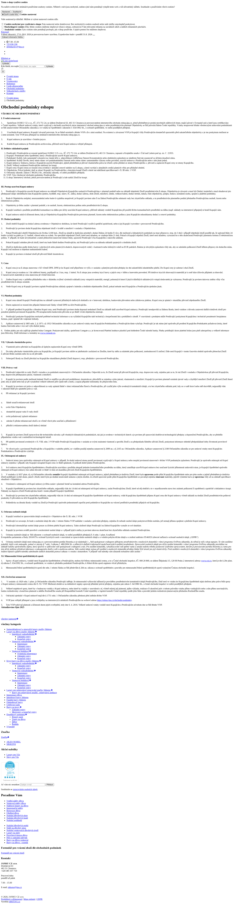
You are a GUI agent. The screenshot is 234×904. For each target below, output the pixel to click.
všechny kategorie (9, 619)
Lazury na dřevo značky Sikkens (20, 632)
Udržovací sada (13, 705)
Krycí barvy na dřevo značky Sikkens (22, 661)
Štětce (14, 722)
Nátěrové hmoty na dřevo (17, 806)
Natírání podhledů (14, 820)
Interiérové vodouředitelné (23, 634)
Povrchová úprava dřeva (16, 835)
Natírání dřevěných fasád (17, 818)
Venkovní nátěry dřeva (16, 803)
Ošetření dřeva (12, 813)
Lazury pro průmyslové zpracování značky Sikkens (28, 690)
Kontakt (9, 93)
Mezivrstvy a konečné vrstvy (24, 712)
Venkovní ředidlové (20, 651)
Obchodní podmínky (15, 88)
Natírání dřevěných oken (17, 815)
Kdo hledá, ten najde (10, 66)
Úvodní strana (12, 76)
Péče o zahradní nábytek (16, 838)
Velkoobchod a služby (15, 91)
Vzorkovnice (12, 81)
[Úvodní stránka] (9, 61)
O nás (9, 79)
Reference (10, 83)
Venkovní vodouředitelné (23, 641)
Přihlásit (50, 785)
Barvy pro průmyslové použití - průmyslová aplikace (34, 692)
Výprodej (10, 726)
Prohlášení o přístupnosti (11, 899)
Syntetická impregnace (27, 653)
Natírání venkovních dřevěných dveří (22, 830)
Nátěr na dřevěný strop (16, 828)
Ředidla (15, 724)
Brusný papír (17, 717)
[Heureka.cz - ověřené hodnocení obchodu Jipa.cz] (10, 782)
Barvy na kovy (13, 707)
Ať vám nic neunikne (10, 784)
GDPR (40, 899)
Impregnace (22, 644)
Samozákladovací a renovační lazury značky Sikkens (29, 629)
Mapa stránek (29, 899)
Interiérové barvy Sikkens (17, 697)
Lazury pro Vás (13, 754)
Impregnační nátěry (14, 808)
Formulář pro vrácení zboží (12, 853)
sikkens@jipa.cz (15, 887)
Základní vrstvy (24, 636)
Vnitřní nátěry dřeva (15, 801)
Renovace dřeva (13, 810)
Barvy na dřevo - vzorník (17, 842)
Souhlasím (17, 12)
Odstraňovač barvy (14, 702)
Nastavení (6, 12)
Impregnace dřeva (14, 695)
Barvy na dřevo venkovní (17, 840)
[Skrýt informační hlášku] (94, 35)
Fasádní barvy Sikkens (16, 700)
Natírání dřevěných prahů (17, 825)
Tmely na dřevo (18, 719)
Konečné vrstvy (24, 639)
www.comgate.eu (47, 333)
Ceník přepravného (14, 86)
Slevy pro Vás (12, 757)
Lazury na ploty (13, 833)
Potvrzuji (5, 32)
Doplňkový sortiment (15, 714)
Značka (4, 737)
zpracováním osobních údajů (25, 789)
